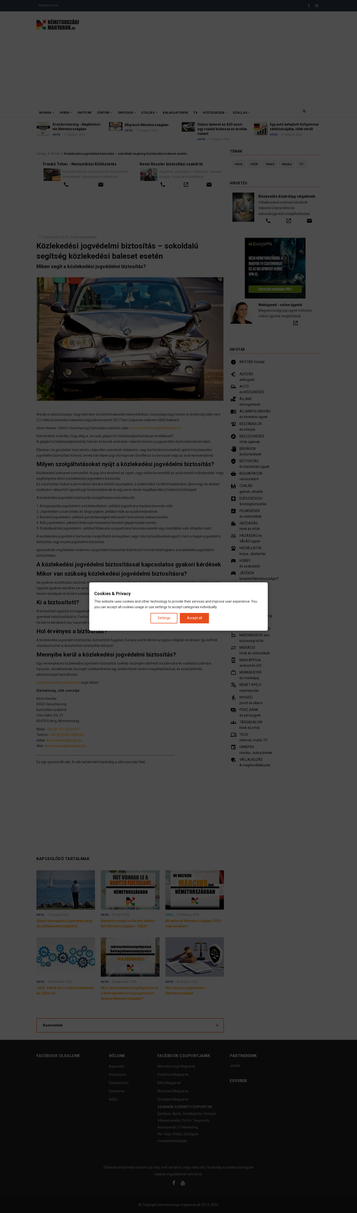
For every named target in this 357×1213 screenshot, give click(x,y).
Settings (164, 618)
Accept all (194, 618)
